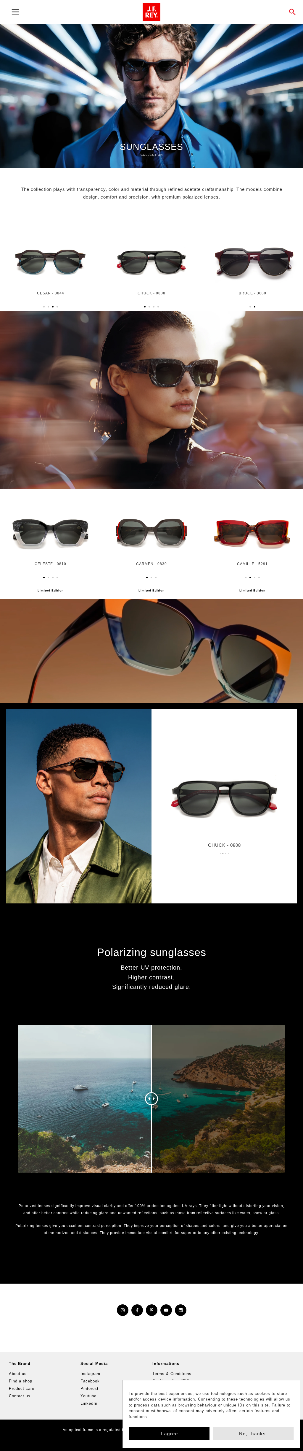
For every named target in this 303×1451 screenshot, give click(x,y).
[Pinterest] (151, 1310)
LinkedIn (88, 1403)
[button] (292, 11)
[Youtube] (166, 1310)
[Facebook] (137, 1310)
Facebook (90, 1381)
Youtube (88, 1396)
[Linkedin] (180, 1310)
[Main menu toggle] (73, 12)
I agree (169, 1433)
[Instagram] (122, 1310)
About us (18, 1373)
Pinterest (89, 1388)
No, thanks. (253, 1433)
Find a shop (20, 1381)
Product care (21, 1388)
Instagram (90, 1373)
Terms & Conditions (171, 1373)
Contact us (19, 1396)
